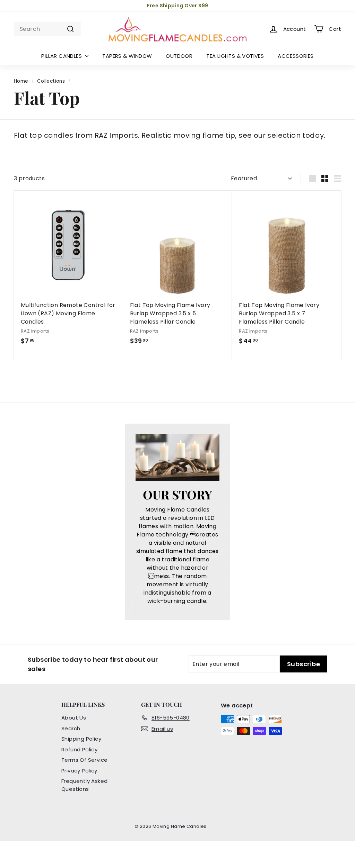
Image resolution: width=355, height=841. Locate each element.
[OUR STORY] (177, 457)
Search (70, 728)
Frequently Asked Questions (84, 785)
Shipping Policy (81, 738)
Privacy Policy (79, 770)
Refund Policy (79, 749)
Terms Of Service (84, 759)
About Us (73, 717)
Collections (51, 81)
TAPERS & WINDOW (127, 56)
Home (21, 81)
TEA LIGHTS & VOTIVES (235, 56)
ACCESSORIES (295, 56)
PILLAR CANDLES (62, 56)
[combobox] (47, 29)
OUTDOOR (179, 56)
